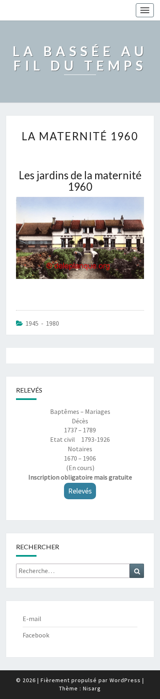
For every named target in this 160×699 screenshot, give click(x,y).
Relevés (80, 491)
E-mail (32, 618)
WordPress (125, 680)
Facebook (36, 635)
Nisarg (92, 688)
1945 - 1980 (42, 323)
